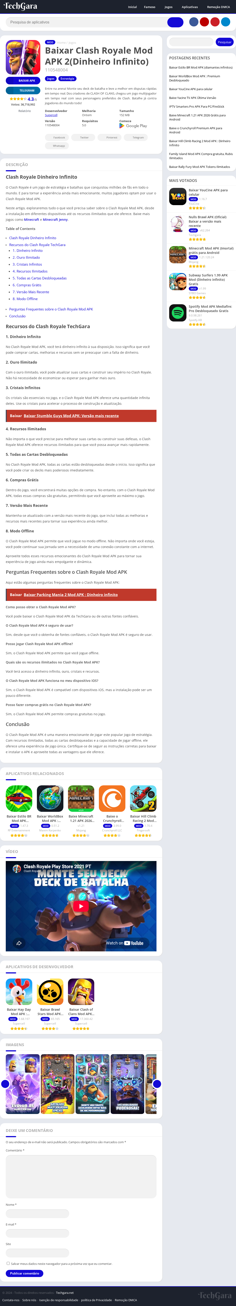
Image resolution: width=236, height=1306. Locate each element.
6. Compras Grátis (27, 285)
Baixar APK (27, 81)
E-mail (11, 1224)
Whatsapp (59, 145)
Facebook (59, 137)
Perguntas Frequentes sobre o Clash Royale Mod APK (51, 309)
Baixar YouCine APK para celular (190, 89)
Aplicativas (190, 7)
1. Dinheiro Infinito (28, 250)
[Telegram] (225, 21)
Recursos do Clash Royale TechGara (37, 244)
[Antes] (5, 1084)
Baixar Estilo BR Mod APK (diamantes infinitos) (201, 67)
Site (8, 1244)
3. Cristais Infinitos (27, 264)
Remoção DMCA (218, 7)
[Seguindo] (157, 1084)
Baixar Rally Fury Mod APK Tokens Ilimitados (199, 167)
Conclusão (17, 316)
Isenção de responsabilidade (58, 1300)
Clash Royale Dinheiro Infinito (32, 237)
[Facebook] (193, 21)
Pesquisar (224, 42)
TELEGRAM (27, 90)
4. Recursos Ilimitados (30, 271)
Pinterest (111, 137)
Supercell (51, 115)
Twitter (84, 137)
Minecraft (31, 219)
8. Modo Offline (25, 298)
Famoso (149, 7)
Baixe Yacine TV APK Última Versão (192, 98)
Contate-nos (10, 1300)
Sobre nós (29, 1300)
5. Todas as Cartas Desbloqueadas (40, 278)
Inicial (132, 7)
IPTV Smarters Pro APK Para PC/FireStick (196, 106)
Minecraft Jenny (55, 219)
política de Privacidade (96, 1300)
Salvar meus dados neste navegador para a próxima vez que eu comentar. (61, 1264)
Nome (11, 1205)
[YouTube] (204, 21)
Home (61, 42)
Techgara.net (65, 1293)
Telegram (138, 137)
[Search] (175, 22)
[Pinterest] (215, 21)
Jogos (168, 7)
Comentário (15, 1150)
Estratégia (67, 78)
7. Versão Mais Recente (31, 292)
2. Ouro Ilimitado (26, 257)
